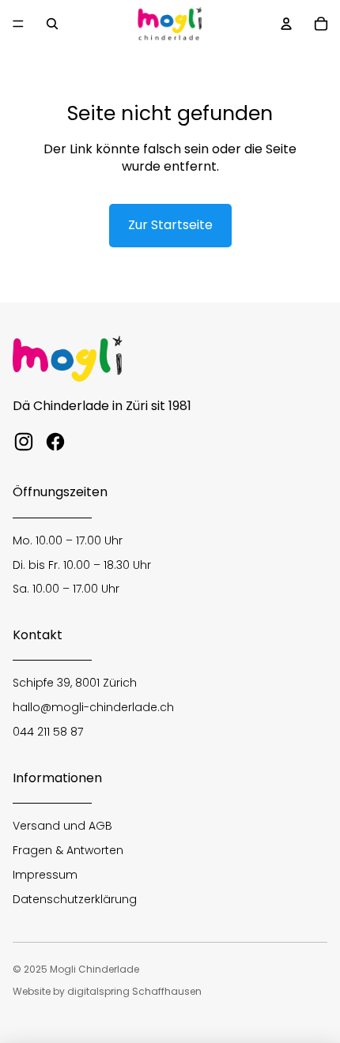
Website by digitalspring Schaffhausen (107, 991)
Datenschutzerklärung (75, 899)
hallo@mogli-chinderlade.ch (93, 707)
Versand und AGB (62, 826)
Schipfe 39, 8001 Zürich (75, 683)
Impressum (45, 875)
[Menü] (18, 24)
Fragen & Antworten (68, 850)
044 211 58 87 (48, 732)
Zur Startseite (170, 225)
